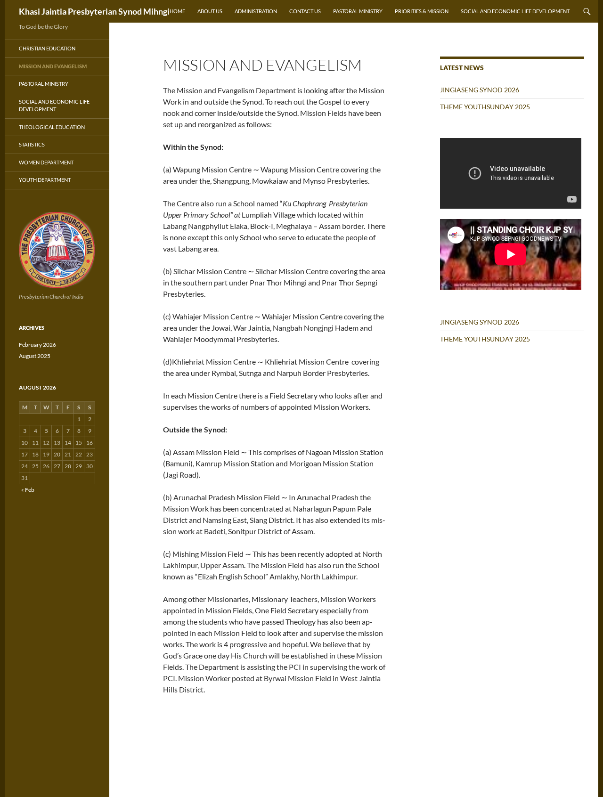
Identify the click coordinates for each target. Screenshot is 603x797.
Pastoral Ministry (358, 11)
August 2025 (34, 355)
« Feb (27, 489)
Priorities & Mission (421, 11)
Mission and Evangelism (53, 66)
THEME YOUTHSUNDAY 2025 (485, 107)
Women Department (46, 162)
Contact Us (305, 11)
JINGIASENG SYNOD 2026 (479, 90)
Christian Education (47, 48)
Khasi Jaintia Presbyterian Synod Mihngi (94, 11)
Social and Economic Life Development (515, 11)
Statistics (32, 144)
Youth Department (45, 180)
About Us (209, 11)
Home (177, 11)
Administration (256, 11)
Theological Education (52, 127)
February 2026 (37, 344)
